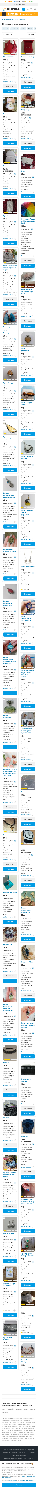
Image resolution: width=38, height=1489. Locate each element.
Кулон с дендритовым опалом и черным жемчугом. (9, 660)
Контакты (23, 1453)
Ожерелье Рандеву (27, 567)
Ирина (23, 136)
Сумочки (5, 29)
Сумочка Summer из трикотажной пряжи (9, 1175)
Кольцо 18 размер (27, 57)
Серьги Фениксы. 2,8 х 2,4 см (27, 1361)
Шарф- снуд (25, 110)
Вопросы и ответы (10, 1453)
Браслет (6, 1063)
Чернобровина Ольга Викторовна (10, 292)
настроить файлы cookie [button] (26, 1480)
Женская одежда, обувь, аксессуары (15, 19)
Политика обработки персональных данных (19, 1459)
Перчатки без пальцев (25, 1309)
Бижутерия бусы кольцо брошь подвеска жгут (27, 731)
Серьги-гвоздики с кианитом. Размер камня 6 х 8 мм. (27, 1202)
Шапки (30, 29)
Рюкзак (6, 166)
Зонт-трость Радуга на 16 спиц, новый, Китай (28, 221)
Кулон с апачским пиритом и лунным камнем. (28, 1025)
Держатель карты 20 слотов (9, 1285)
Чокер (5, 835)
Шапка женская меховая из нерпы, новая (27, 292)
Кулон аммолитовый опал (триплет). (26, 619)
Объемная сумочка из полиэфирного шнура (10, 268)
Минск (32, 1409)
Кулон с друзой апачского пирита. (10, 550)
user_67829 (6, 1083)
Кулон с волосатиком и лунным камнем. (9, 495)
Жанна (5, 857)
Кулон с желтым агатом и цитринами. (27, 513)
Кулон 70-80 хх (8, 944)
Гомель (18, 1409)
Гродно (26, 1409)
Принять (19, 1485)
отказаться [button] (12, 1480)
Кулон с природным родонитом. (7, 603)
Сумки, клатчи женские (26, 1080)
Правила (31, 1450)
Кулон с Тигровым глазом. (27, 404)
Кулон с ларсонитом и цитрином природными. (8, 1007)
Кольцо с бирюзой (10, 892)
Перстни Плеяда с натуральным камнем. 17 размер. (27, 674)
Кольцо (6, 114)
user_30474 (6, 186)
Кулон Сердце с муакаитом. (9, 384)
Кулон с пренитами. (7, 716)
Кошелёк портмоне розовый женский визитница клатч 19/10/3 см (10, 773)
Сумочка (6, 1118)
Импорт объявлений (27, 14)
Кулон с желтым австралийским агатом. (9, 439)
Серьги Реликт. (8, 1234)
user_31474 (24, 314)
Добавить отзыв (8, 81)
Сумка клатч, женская (7, 1339)
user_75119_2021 (8, 1360)
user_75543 (24, 75)
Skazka (23, 1101)
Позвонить (10, 86)
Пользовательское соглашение (14, 1450)
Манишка (24, 847)
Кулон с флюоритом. (25, 350)
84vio (4, 800)
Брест (4, 1409)
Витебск (11, 1409)
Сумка (23, 171)
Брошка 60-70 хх (27, 962)
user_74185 (6, 353)
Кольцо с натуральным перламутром (26, 910)
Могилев (5, 1412)
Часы (23, 29)
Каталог (32, 1453)
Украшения (14, 29)
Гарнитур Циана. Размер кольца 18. (27, 1255)
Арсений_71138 (25, 812)
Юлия (5, 914)
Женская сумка (8, 57)
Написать (10, 91)
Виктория (6, 136)
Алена (23, 253)
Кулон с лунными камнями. (27, 458)
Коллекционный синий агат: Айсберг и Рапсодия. (9, 330)
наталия (23, 587)
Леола (5, 79)
